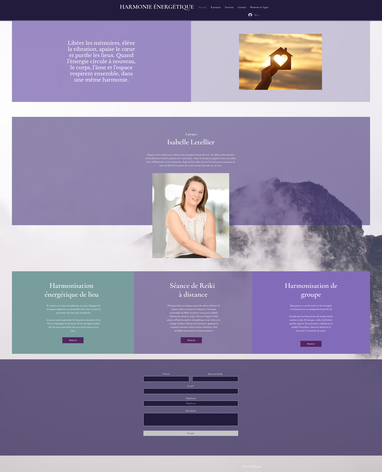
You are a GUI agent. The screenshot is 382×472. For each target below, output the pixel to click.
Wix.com (257, 466)
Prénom (166, 374)
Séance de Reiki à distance (193, 290)
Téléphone (191, 398)
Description (190, 411)
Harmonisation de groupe (311, 290)
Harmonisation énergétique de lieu (72, 290)
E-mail (190, 386)
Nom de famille (215, 374)
